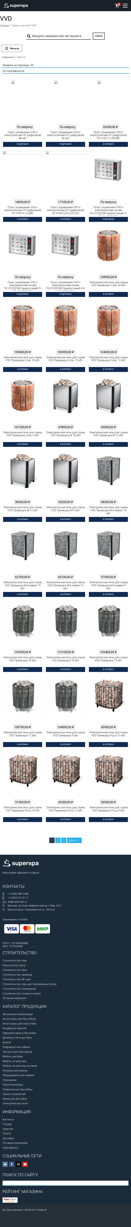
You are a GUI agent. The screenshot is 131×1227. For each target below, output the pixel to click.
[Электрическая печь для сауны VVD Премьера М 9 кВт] (65, 474)
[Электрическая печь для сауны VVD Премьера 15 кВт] (108, 624)
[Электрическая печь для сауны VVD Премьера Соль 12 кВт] (108, 324)
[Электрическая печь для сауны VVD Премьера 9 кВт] (65, 699)
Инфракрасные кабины (16, 1047)
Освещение (10, 1080)
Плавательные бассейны (17, 1089)
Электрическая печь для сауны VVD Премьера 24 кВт (22, 659)
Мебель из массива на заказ (20, 1065)
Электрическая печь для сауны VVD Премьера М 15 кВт (108, 434)
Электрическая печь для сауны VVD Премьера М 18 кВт (65, 434)
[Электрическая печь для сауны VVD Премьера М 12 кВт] (22, 474)
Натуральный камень (15, 1070)
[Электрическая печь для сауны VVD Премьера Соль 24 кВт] (108, 249)
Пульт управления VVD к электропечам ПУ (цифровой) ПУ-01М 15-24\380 (108, 135)
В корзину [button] (108, 144)
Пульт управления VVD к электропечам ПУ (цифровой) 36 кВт (65, 135)
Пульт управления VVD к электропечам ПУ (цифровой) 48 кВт (22, 135)
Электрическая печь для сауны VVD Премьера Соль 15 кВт (65, 359)
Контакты (8, 1119)
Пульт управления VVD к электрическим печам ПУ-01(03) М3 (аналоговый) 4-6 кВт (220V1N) (65, 286)
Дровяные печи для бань (17, 1037)
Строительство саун (15, 960)
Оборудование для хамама (18, 1075)
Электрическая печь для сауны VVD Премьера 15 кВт (108, 659)
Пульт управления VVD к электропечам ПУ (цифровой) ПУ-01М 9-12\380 (22, 210)
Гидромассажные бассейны (19, 1033)
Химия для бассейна (15, 1098)
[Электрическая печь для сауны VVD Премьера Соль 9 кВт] (22, 399)
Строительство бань (15, 969)
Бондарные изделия (14, 1028)
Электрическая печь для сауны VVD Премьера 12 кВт (22, 734)
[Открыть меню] (125, 6)
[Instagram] (18, 1164)
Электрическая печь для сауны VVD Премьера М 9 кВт (65, 509)
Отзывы (7, 1124)
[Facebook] (11, 1164)
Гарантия (8, 1128)
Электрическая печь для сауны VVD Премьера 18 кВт (65, 659)
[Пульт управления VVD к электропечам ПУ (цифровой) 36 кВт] (56, 104)
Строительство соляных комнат (22, 993)
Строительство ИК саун (17, 979)
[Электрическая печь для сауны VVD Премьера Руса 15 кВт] (108, 699)
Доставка (8, 1138)
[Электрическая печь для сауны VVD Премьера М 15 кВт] (108, 399)
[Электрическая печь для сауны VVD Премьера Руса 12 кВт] (65, 774)
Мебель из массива (14, 1061)
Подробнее (23, 144)
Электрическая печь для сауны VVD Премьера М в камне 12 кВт (65, 585)
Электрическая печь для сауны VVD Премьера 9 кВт (65, 734)
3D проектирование (14, 998)
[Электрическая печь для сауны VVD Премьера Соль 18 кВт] (22, 324)
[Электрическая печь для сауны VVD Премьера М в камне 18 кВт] (108, 474)
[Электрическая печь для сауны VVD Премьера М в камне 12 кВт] (65, 549)
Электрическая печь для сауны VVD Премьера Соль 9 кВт (22, 434)
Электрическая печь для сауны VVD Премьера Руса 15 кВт (108, 734)
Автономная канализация (18, 1014)
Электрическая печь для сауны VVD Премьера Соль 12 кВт (108, 359)
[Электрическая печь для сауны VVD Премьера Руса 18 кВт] (22, 774)
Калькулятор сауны (14, 965)
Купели (7, 1042)
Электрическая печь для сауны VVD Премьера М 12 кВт (22, 509)
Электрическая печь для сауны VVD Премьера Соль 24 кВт (108, 284)
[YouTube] (25, 1164)
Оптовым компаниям (15, 1142)
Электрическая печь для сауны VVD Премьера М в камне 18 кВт (108, 510)
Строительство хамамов (17, 974)
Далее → (74, 840)
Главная (4, 25)
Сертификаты (11, 1147)
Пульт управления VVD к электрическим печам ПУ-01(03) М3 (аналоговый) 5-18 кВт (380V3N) (108, 211)
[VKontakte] (5, 1164)
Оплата (7, 1133)
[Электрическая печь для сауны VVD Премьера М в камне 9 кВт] (108, 549)
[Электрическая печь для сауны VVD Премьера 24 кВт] (22, 624)
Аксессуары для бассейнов (19, 1018)
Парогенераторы (13, 1084)
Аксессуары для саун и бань (20, 1023)
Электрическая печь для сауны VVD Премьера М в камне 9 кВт (108, 585)
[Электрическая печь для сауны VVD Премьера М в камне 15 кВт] (22, 549)
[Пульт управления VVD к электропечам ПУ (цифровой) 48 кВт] (13, 104)
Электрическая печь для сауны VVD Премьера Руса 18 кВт (22, 809)
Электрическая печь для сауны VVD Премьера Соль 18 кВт (22, 359)
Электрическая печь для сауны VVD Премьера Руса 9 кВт (108, 809)
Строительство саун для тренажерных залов (29, 984)
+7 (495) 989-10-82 (18, 893)
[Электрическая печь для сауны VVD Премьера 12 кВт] (22, 699)
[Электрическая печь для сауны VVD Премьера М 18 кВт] (65, 399)
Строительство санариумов (19, 988)
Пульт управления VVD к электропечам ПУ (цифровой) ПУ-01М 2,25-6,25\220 (65, 210)
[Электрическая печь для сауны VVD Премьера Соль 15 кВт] (65, 324)
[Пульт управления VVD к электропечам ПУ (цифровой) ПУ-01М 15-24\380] (99, 104)
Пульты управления (14, 1094)
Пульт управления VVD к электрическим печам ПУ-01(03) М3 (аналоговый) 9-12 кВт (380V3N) (22, 286)
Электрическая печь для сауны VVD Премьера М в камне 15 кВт (22, 585)
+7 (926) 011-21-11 (18, 897)
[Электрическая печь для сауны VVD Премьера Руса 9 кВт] (108, 774)
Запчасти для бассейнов (17, 1051)
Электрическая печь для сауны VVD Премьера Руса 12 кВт (65, 809)
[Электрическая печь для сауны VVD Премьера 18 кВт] (65, 624)
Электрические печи (15, 1103)
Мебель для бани (13, 1056)
